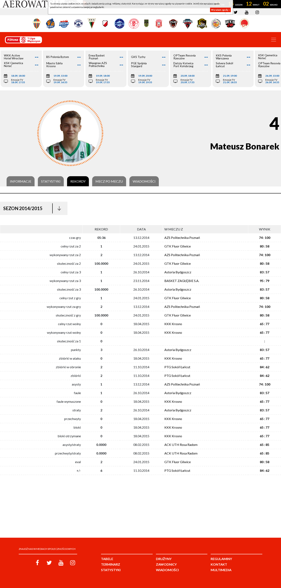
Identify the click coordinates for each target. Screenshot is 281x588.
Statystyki (50, 181)
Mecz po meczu (109, 181)
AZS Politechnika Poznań (182, 237)
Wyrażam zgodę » (220, 9)
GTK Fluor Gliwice (177, 246)
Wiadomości (144, 181)
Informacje (20, 181)
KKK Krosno (173, 324)
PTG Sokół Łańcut (177, 367)
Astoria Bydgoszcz (177, 272)
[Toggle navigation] (273, 40)
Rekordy (78, 181)
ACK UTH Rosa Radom (180, 444)
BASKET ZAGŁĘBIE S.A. (181, 281)
